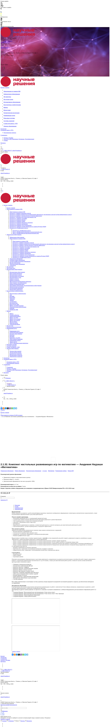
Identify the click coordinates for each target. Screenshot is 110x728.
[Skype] (14, 408)
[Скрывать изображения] (1, 20)
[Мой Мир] (6, 408)
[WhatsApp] (12, 408)
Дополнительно (19, 509)
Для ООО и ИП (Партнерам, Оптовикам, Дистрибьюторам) (19, 139)
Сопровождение (19, 508)
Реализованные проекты (10, 132)
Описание (17, 505)
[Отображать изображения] (1, 18)
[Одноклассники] (3, 408)
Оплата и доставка (8, 137)
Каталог (3, 656)
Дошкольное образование (7, 470)
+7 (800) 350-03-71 (7, 41)
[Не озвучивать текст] (1, 25)
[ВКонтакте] (4, 67)
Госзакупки (3, 657)
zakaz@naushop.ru (5, 47)
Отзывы (6, 140)
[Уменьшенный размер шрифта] (1, 2)
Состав (16, 506)
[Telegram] (4, 68)
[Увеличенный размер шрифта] (2, 6)
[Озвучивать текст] (1, 23)
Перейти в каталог (5, 719)
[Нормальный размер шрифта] (2, 4)
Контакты (3, 661)
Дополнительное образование (33, 470)
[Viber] (10, 408)
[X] (8, 408)
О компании (4, 658)
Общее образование (20, 470)
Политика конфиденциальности (9, 704)
